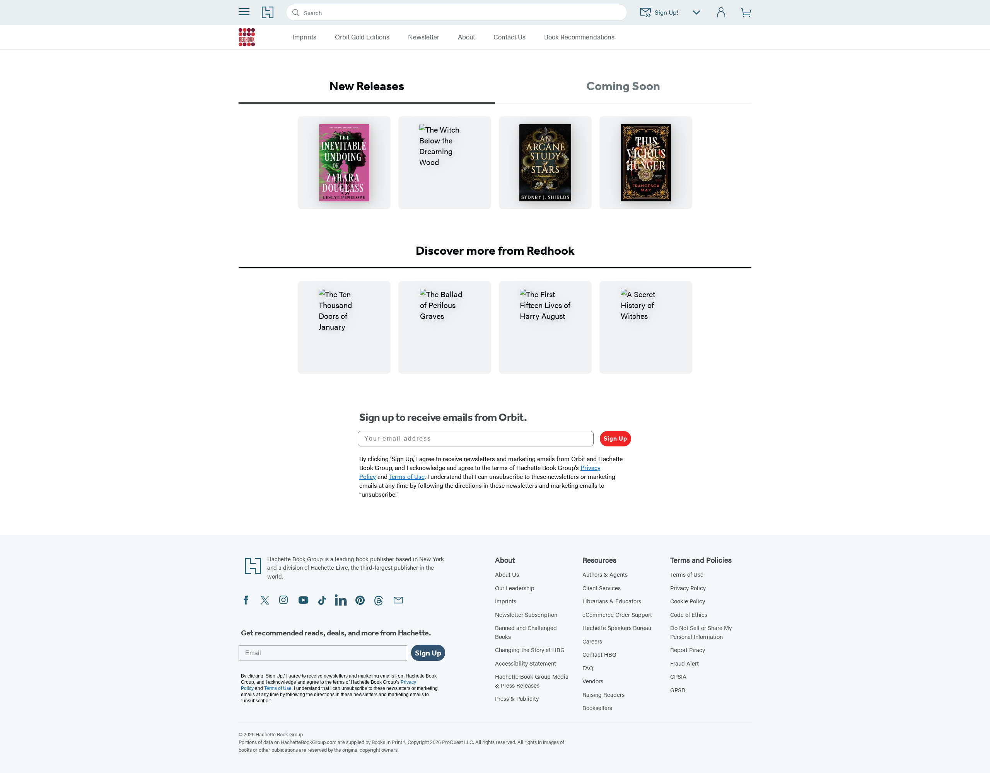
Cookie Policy (687, 601)
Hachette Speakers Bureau (616, 627)
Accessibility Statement (525, 663)
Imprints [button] (304, 37)
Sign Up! (666, 12)
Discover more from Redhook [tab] (495, 250)
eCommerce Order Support (617, 614)
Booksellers (597, 707)
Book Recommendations (579, 37)
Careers (592, 641)
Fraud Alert (684, 663)
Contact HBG (599, 654)
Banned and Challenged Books (526, 631)
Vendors (592, 681)
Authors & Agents (605, 574)
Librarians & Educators (611, 601)
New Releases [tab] (366, 85)
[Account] (721, 12)
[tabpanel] (495, 168)
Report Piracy (687, 649)
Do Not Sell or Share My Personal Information (701, 631)
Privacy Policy (688, 588)
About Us (507, 574)
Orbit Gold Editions (362, 37)
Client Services (601, 588)
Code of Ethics (688, 614)
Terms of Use (686, 574)
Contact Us (509, 37)
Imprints (505, 601)
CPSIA (678, 676)
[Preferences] (696, 12)
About (466, 37)
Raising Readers (603, 694)
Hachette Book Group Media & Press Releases (531, 680)
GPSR (677, 690)
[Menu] (244, 11)
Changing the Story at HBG (530, 649)
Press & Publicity (517, 698)
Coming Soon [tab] (623, 85)
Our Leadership (514, 588)
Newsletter (423, 37)
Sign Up (615, 438)
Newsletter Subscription (526, 614)
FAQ (587, 668)
